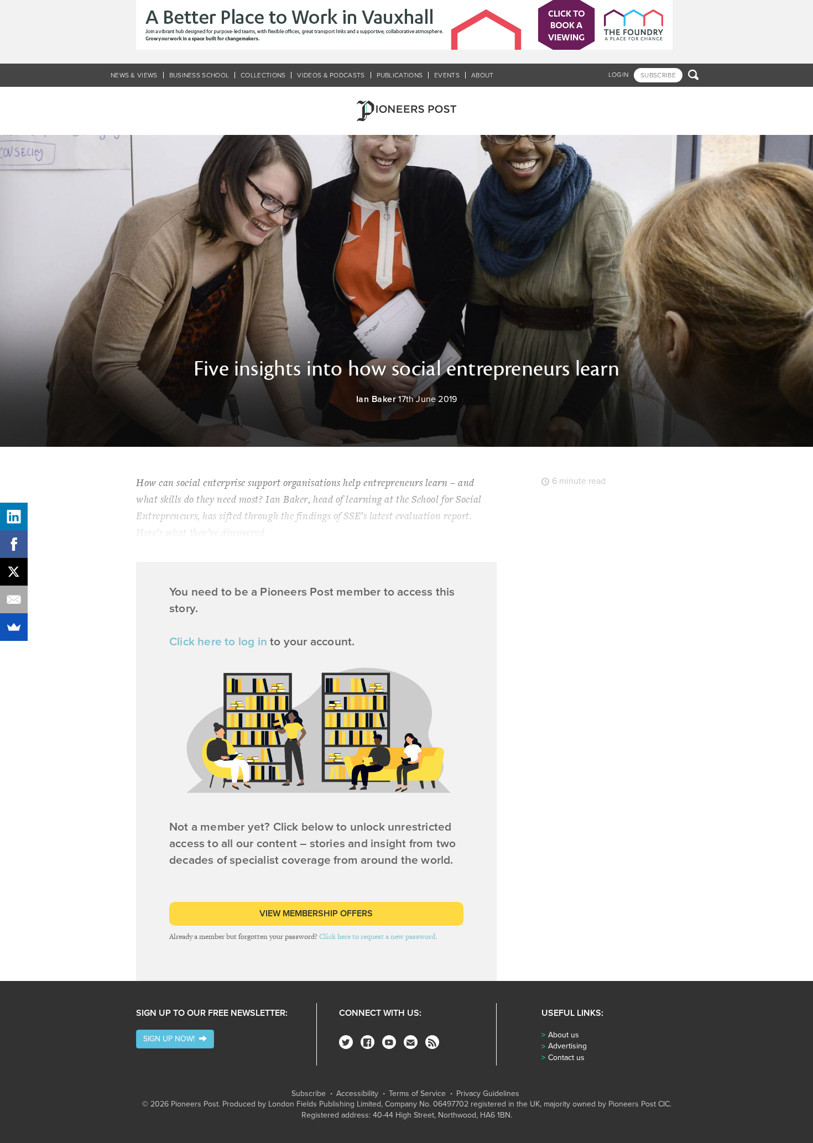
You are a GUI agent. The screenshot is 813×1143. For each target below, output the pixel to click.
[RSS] (432, 1042)
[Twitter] (346, 1042)
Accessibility (357, 1094)
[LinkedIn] (14, 516)
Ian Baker (376, 399)
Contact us (566, 1057)
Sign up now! (171, 1038)
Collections (263, 75)
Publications (400, 75)
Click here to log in (218, 642)
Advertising (567, 1046)
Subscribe (308, 1094)
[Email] (14, 599)
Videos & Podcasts (330, 75)
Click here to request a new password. (378, 936)
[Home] (406, 111)
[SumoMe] (14, 627)
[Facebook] (367, 1042)
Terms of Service (417, 1094)
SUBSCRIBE (658, 75)
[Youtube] (389, 1042)
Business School (199, 75)
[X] (14, 572)
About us (563, 1035)
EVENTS (447, 75)
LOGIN (618, 75)
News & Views (134, 75)
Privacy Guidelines (487, 1094)
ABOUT (482, 75)
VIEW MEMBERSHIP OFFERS (316, 913)
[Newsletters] (411, 1042)
